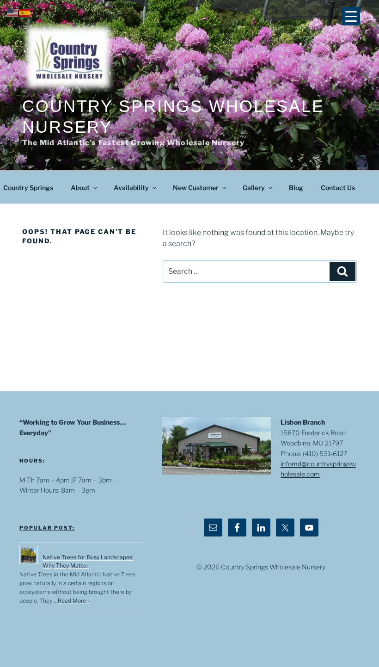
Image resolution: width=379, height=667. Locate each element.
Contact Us (338, 187)
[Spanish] (25, 12)
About (80, 187)
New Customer (196, 187)
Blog (296, 187)
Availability (131, 187)
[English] (13, 12)
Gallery (254, 187)
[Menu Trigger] (351, 16)
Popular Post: (47, 528)
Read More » (74, 600)
